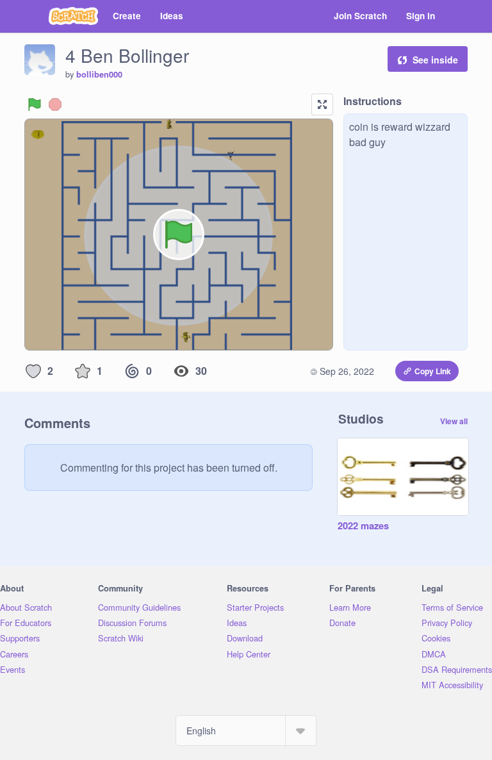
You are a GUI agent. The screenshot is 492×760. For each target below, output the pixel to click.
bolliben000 (99, 74)
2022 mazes (363, 526)
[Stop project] (55, 104)
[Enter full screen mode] (322, 104)
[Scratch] (73, 16)
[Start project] (34, 104)
